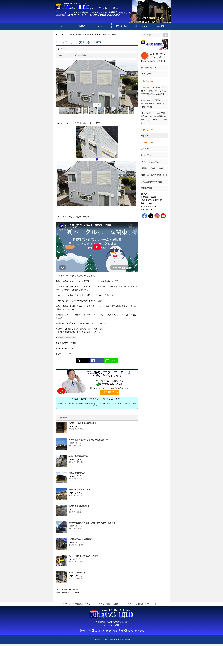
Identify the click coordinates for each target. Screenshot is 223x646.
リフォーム (101, 26)
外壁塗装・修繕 (121, 26)
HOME (60, 35)
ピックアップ (147, 155)
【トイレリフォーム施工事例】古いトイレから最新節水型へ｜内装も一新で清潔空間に (154, 118)
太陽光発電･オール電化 (151, 182)
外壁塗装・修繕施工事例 (77, 35)
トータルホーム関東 (107, 639)
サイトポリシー (148, 74)
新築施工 (82, 26)
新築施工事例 (147, 188)
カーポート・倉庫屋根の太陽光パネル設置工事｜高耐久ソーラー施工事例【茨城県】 (154, 90)
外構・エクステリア (141, 26)
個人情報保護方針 (149, 67)
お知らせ (145, 149)
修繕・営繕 (105, 604)
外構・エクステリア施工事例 (154, 175)
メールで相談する (108, 392)
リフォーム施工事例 (150, 162)
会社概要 (160, 26)
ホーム (62, 26)
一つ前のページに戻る (64, 348)
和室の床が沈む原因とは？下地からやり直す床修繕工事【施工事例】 (154, 103)
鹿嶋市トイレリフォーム (71, 593)
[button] (58, 83)
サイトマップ (152, 604)
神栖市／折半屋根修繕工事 (72, 589)
